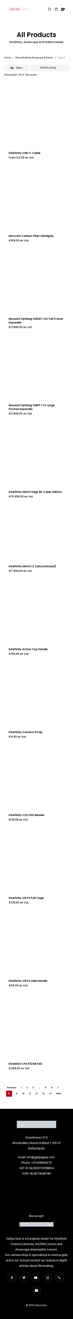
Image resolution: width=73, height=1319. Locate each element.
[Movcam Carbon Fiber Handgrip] (36, 197)
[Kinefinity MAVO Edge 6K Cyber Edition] (36, 453)
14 (50, 1093)
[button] (63, 9)
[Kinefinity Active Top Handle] (36, 610)
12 (36, 1093)
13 (43, 1093)
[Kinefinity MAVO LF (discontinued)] (36, 532)
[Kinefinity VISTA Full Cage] (36, 859)
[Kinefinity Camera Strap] (36, 693)
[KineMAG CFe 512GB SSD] (36, 1025)
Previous (11, 1087)
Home (7, 57)
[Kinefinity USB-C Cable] (36, 114)
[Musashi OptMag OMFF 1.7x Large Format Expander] (36, 367)
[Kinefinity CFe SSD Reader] (36, 776)
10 (23, 1093)
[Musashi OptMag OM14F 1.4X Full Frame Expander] (36, 280)
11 (30, 1093)
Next (58, 1093)
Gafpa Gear (13, 1238)
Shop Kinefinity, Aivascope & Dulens (34, 57)
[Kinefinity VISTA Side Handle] (36, 942)
